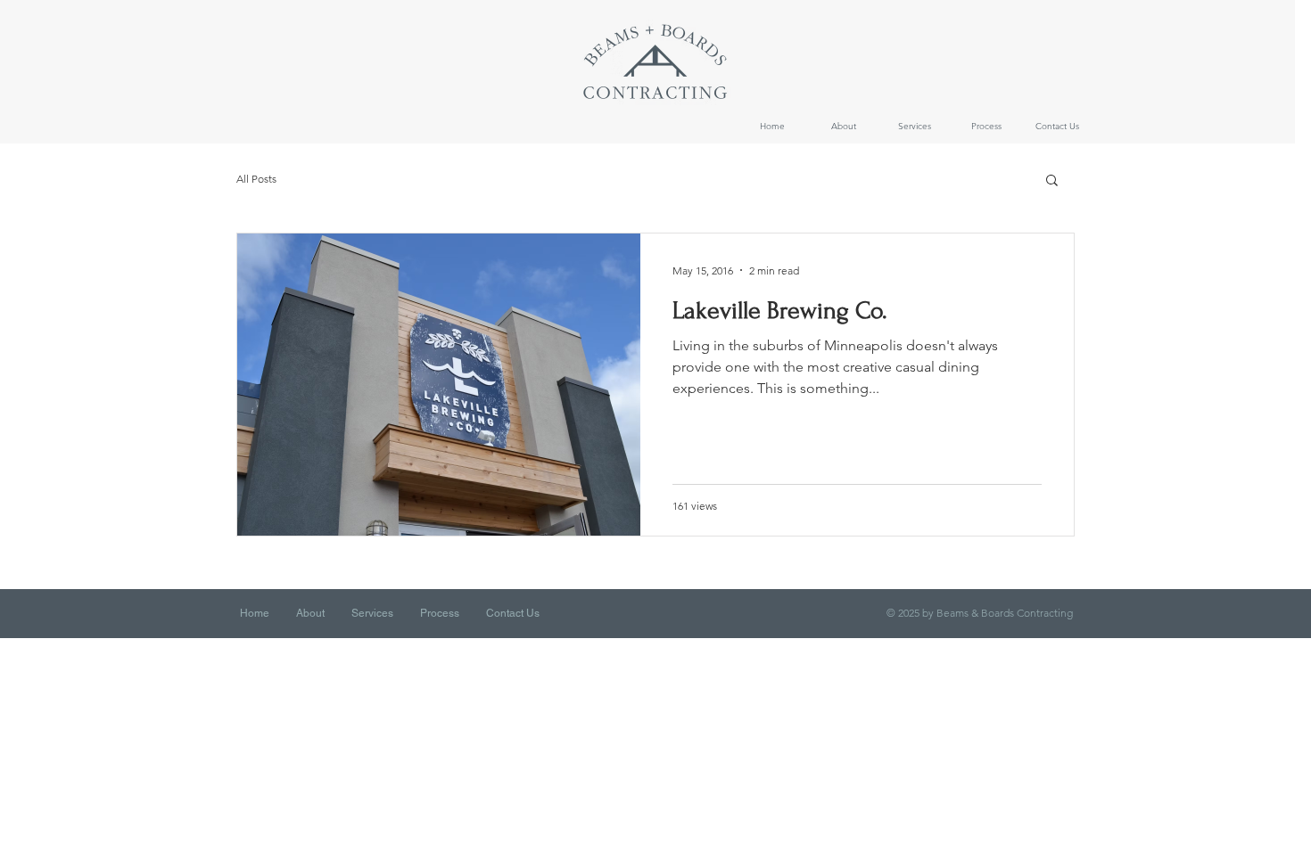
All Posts (256, 178)
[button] (1051, 181)
